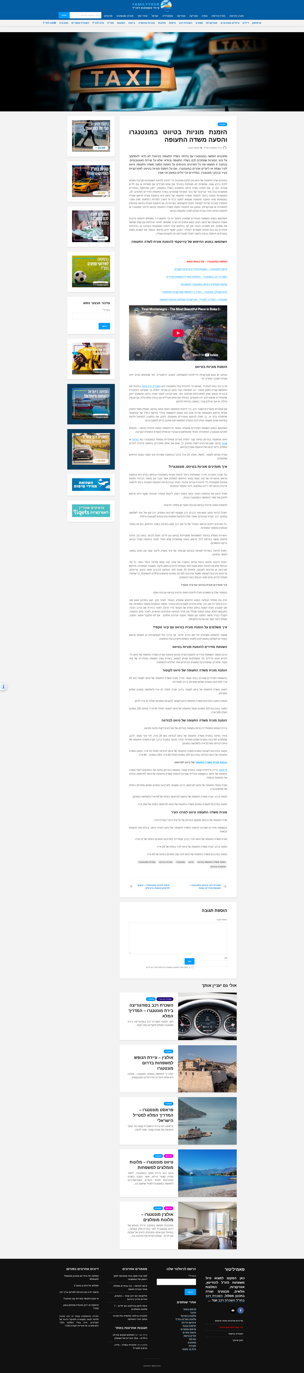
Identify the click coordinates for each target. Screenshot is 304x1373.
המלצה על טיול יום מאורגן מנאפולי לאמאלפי (81, 1277)
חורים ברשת (190, 1335)
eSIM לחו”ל (49, 23)
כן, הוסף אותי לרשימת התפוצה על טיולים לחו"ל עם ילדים (168, 967)
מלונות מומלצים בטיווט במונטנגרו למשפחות (204, 284)
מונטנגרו (222, 124)
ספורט (199, 23)
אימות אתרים (189, 1332)
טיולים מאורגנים (230, 23)
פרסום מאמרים (188, 1329)
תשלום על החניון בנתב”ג (86, 1285)
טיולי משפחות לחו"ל (213, 148)
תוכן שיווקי (238, 1340)
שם (226, 958)
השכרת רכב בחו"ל (165, 999)
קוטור (224, 443)
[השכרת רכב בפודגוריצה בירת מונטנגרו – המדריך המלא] (207, 1016)
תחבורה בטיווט (218, 866)
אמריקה (181, 16)
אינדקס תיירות (189, 1322)
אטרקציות (211, 23)
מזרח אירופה (218, 16)
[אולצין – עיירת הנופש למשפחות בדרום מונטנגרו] (207, 1068)
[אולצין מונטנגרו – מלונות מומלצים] (207, 1225)
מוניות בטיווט (165, 862)
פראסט (223, 770)
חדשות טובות (189, 1326)
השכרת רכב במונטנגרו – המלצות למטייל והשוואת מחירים (196, 276)
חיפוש (64, 15)
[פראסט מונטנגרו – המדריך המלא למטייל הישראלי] (207, 1120)
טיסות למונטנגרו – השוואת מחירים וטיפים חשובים (200, 269)
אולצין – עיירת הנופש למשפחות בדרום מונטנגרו (153, 1063)
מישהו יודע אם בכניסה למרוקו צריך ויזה (79, 1292)
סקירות (192, 1345)
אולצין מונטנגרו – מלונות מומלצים (157, 1217)
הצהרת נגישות (236, 1333)
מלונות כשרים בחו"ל (186, 1319)
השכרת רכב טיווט (151, 386)
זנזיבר (193, 1312)
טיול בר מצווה (189, 1349)
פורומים (108, 16)
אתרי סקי (142, 16)
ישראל (155, 16)
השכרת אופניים (80, 23)
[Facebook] (241, 1310)
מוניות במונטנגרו (147, 862)
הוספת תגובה (194, 148)
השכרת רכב (185, 23)
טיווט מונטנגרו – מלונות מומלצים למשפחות (151, 1165)
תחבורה (63, 23)
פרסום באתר (189, 1309)
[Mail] (233, 1310)
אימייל (106, 310)
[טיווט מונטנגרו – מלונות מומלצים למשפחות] (207, 1173)
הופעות (121, 23)
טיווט (191, 862)
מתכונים (192, 1342)
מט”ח (110, 23)
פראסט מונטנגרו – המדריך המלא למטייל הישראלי (153, 1115)
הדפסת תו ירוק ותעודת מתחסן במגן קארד (81, 1306)
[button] (3, 686)
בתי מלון (169, 1156)
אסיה (204, 16)
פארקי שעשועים (125, 16)
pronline (147, 1366)
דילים (246, 23)
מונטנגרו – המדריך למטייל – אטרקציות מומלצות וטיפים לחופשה (193, 299)
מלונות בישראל (188, 1316)
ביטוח (131, 23)
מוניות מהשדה (146, 23)
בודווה (135, 439)
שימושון (256, 23)
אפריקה (194, 16)
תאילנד (192, 1339)
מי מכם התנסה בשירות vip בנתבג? (81, 1298)
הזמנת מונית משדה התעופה (211, 762)
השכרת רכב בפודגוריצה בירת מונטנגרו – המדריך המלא (150, 1010)
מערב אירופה (236, 16)
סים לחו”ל (98, 23)
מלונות (162, 23)
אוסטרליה (167, 16)
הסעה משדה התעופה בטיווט (211, 862)
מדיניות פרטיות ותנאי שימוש (229, 1320)
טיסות (172, 23)
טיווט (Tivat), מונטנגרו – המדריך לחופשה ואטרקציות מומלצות (194, 292)
